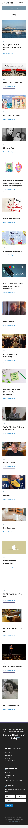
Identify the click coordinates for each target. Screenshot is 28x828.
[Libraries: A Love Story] (14, 96)
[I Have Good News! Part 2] (14, 199)
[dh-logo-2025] (7, 2)
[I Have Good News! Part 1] (14, 232)
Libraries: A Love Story (11, 115)
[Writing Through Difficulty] (14, 63)
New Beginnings (9, 528)
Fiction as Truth (8, 148)
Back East (7, 495)
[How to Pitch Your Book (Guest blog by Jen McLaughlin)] (14, 370)
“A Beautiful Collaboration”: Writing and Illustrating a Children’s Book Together (13, 183)
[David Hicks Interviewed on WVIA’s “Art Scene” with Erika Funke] (14, 264)
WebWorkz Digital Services (14, 821)
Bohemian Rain (8, 321)
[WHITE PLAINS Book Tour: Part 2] (14, 577)
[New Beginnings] (14, 509)
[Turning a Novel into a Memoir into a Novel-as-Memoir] (14, 21)
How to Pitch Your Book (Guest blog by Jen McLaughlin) (12, 392)
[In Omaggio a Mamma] (10, 680)
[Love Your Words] (14, 443)
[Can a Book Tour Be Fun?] (14, 645)
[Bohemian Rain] (14, 302)
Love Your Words (9, 462)
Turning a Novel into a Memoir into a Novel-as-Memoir (12, 47)
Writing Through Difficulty (12, 82)
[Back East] (14, 476)
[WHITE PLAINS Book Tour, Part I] (11, 610)
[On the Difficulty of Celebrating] (14, 335)
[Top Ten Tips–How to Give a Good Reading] (14, 408)
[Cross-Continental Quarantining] (14, 541)
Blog (4, 41)
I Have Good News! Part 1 (12, 251)
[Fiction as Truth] (14, 129)
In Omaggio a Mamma (11, 705)
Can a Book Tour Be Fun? (12, 666)
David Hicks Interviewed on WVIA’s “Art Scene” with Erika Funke (13, 286)
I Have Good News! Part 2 (12, 218)
